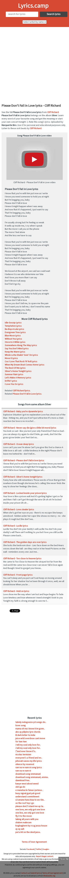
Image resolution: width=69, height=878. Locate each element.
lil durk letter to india (25, 735)
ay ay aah (19, 829)
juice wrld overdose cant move (30, 738)
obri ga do (20, 786)
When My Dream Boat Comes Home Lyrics (24, 364)
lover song (20, 725)
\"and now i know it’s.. (25, 751)
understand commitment (27, 796)
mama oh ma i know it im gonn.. (30, 728)
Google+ (46, 849)
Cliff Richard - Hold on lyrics (16, 591)
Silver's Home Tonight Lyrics (18, 371)
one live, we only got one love (29, 812)
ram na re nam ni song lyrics (28, 767)
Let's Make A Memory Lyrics (18, 377)
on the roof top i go (24, 803)
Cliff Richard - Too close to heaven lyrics (22, 558)
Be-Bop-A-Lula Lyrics (14, 329)
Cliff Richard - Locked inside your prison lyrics (25, 493)
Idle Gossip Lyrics (13, 322)
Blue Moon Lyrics (13, 335)
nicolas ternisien (23, 754)
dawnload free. (22, 780)
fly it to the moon (23, 816)
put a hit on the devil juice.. (28, 832)
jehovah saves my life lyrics (28, 761)
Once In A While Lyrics (15, 342)
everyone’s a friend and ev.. (28, 757)
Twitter (38, 849)
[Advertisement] (34, 65)
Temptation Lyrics (13, 325)
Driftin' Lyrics (11, 380)
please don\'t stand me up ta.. (29, 806)
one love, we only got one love (30, 809)
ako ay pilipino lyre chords (27, 731)
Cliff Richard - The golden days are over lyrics (25, 542)
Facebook (30, 849)
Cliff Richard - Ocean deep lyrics (18, 444)
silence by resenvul (24, 764)
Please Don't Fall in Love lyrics (27, 393)
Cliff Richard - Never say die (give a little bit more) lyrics (29, 427)
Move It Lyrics (11, 358)
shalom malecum (23, 822)
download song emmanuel (28, 774)
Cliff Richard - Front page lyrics (18, 574)
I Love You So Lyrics (14, 384)
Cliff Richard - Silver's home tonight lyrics (22, 476)
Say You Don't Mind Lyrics (17, 348)
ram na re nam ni (23, 770)
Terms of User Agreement (34, 841)
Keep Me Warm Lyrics (15, 351)
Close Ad (63, 859)
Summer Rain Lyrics (14, 374)
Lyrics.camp (33, 6)
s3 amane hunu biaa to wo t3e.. (30, 799)
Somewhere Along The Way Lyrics (21, 345)
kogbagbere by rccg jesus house (31, 825)
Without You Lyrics (13, 338)
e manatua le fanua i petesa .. (29, 790)
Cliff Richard (53, 112)
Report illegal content (44, 856)
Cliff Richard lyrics (21, 390)
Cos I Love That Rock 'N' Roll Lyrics (21, 361)
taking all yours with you (26, 819)
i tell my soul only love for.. (28, 744)
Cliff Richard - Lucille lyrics (15, 525)
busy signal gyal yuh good (27, 793)
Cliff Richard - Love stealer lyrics (18, 509)
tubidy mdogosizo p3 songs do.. (30, 722)
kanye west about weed (27, 783)
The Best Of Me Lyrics (15, 368)
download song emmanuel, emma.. (32, 777)
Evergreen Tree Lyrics (15, 332)
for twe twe (21, 741)
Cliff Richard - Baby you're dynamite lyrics (23, 411)
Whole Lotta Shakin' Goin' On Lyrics (21, 355)
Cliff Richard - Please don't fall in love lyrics (23, 460)
